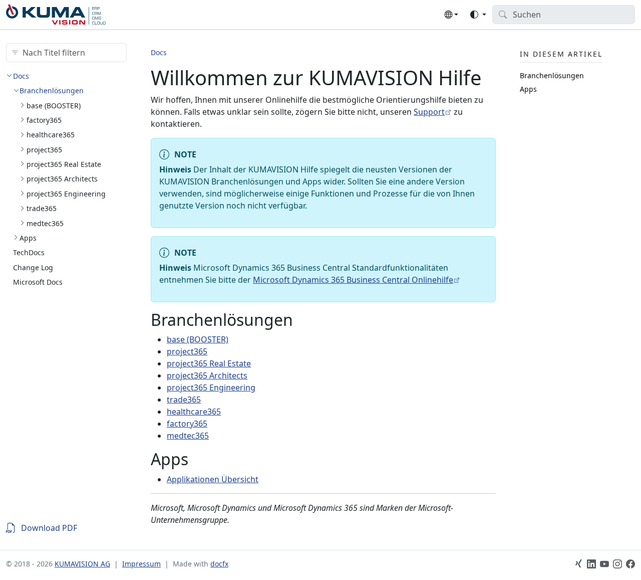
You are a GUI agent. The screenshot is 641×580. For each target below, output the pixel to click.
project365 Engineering (66, 193)
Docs (21, 75)
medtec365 (45, 223)
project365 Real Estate (64, 163)
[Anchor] (304, 319)
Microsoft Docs (38, 281)
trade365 (42, 208)
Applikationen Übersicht (212, 479)
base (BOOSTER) (54, 105)
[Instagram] (617, 563)
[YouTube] (604, 563)
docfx (219, 563)
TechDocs (29, 252)
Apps (28, 237)
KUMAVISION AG (82, 563)
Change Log (33, 267)
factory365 (44, 119)
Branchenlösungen (52, 90)
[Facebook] (630, 563)
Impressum (141, 563)
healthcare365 (51, 134)
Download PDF (49, 527)
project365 (44, 149)
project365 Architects (62, 178)
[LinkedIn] (591, 563)
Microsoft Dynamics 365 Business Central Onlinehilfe (353, 279)
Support (429, 111)
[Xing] (578, 563)
